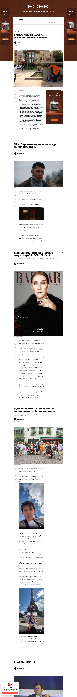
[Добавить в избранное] (62, 34)
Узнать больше (11, 690)
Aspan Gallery (21, 90)
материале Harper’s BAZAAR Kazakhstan (31, 353)
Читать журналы (60, 22)
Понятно (9, 693)
